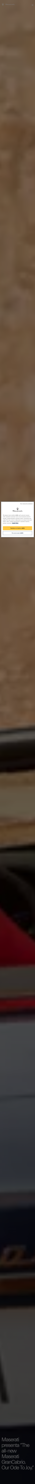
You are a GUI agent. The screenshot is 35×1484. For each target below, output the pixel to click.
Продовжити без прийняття (26, 503)
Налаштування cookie (17, 533)
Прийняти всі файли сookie (17, 528)
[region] (17, 519)
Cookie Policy (15, 523)
